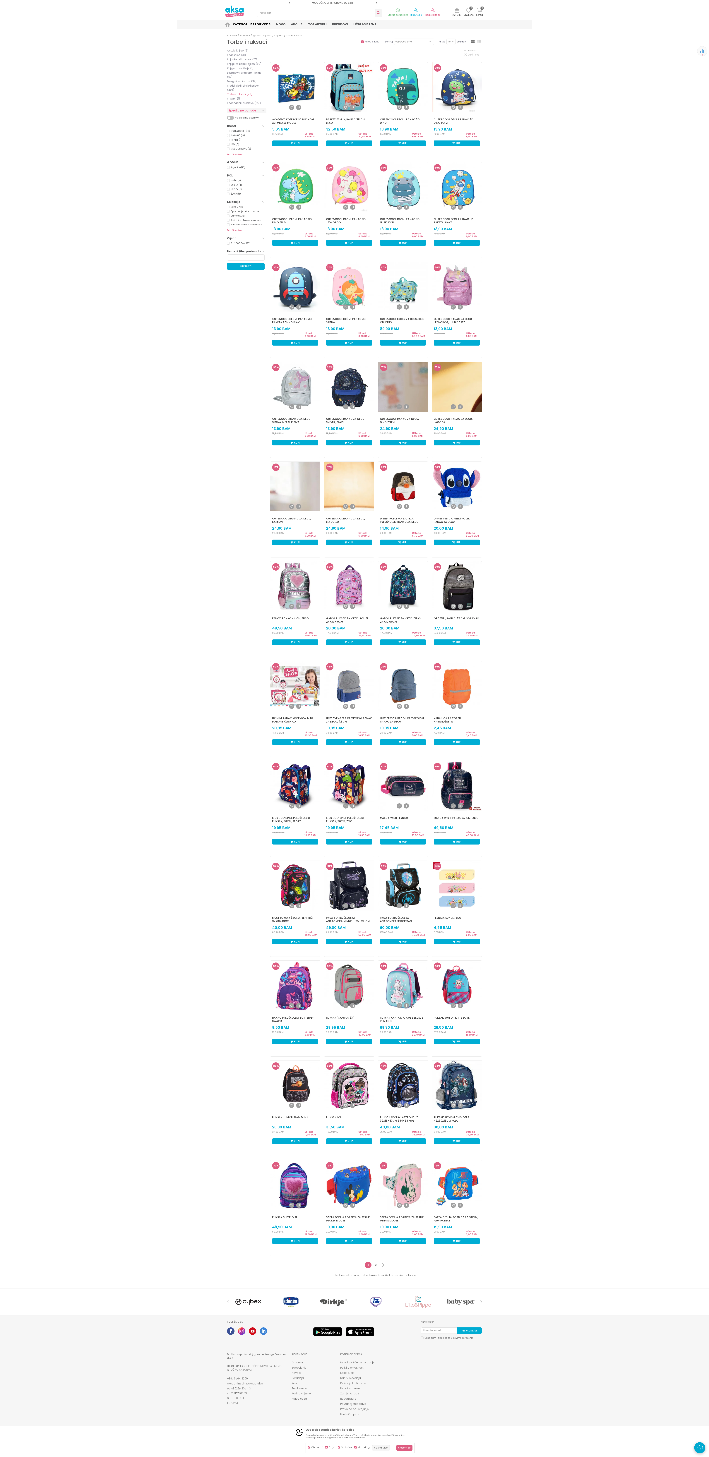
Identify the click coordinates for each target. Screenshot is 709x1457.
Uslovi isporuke (350, 1388)
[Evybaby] (375, 1302)
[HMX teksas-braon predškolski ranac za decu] (403, 686)
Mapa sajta (299, 1399)
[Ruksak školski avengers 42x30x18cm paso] (457, 1085)
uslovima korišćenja (462, 1337)
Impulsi (234, 98)
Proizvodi (245, 35)
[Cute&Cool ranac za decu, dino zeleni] (403, 387)
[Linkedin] (263, 1331)
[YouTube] (252, 1331)
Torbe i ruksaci (239, 94)
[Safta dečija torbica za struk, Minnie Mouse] (403, 1185)
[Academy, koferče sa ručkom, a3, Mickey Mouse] (295, 87)
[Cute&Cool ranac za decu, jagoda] (457, 387)
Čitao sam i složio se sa (448, 1337)
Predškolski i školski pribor (243, 88)
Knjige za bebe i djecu (244, 64)
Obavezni (317, 1447)
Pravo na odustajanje (354, 1409)
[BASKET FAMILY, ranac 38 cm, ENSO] (349, 87)
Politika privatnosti (352, 1368)
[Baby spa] (460, 1302)
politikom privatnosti (354, 1437)
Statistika (346, 1447)
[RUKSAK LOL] (349, 1085)
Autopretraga (372, 41)
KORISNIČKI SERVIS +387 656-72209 (303, 3)
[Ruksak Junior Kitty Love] (457, 985)
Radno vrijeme (301, 1393)
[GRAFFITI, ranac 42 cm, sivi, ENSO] (457, 586)
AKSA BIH (232, 35)
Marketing (364, 1447)
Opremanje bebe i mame (245, 211)
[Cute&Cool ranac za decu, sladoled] (349, 487)
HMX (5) (235, 144)
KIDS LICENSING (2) (241, 148)
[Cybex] (248, 1302)
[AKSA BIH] (234, 11)
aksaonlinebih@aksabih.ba (245, 1383)
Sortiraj (389, 41)
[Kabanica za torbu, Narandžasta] (457, 686)
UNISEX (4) (236, 184)
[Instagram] (241, 1331)
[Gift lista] (457, 11)
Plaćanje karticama (353, 1383)
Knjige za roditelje (240, 68)
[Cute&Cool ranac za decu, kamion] (295, 487)
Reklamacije (348, 1399)
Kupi (296, 143)
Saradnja (298, 1378)
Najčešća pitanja (351, 1414)
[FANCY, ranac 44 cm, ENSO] (295, 586)
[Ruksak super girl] (295, 1185)
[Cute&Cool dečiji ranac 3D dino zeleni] (295, 187)
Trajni (332, 1447)
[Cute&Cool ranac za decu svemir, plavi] (349, 387)
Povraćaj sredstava (353, 1404)
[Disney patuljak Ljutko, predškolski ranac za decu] (403, 487)
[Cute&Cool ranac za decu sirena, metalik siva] (295, 387)
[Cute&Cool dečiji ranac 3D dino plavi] (457, 87)
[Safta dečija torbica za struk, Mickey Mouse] (349, 1185)
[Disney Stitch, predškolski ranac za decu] (457, 487)
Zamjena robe (349, 1393)
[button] (319, 13)
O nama (297, 1362)
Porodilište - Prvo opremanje (246, 224)
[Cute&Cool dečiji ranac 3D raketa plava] (457, 187)
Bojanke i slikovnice (243, 59)
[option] (303, 3)
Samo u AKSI (238, 215)
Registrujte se (432, 15)
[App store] (360, 1331)
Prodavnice (299, 1388)
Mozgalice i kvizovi (242, 81)
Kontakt (297, 1383)
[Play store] (327, 1331)
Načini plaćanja (350, 1378)
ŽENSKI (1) (236, 193)
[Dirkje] (333, 1302)
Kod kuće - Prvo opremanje (246, 220)
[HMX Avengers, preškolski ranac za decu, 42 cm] (349, 686)
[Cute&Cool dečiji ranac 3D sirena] (349, 287)
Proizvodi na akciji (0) (247, 117)
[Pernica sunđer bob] (457, 886)
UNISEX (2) (236, 189)
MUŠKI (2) (236, 180)
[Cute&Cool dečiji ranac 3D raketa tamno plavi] (295, 287)
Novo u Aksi (237, 206)
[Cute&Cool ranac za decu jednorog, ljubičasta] (457, 287)
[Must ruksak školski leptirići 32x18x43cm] (295, 886)
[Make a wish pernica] (403, 786)
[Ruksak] (349, 985)
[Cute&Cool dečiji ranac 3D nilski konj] (403, 187)
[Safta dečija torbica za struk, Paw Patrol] (457, 1185)
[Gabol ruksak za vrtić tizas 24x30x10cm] (403, 586)
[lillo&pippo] (418, 1302)
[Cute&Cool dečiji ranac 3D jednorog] (349, 187)
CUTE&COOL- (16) (240, 131)
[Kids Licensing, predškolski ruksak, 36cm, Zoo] (349, 786)
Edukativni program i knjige (244, 75)
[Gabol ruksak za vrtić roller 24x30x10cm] (349, 586)
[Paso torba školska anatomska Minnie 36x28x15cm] (349, 886)
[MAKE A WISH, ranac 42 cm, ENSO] (457, 786)
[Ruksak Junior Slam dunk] (295, 1085)
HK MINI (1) (236, 139)
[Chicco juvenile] (290, 1302)
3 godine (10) (238, 167)
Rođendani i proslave (244, 103)
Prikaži (442, 41)
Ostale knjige (238, 50)
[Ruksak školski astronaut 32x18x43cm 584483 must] (403, 1085)
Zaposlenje (299, 1368)
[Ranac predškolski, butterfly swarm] (295, 985)
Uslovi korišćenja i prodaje (357, 1362)
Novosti (297, 1373)
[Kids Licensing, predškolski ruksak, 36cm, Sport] (295, 786)
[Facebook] (230, 1331)
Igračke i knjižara (262, 35)
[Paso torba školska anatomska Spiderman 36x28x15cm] (403, 886)
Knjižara (278, 35)
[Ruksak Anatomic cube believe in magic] (403, 985)
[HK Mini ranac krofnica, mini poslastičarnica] (295, 686)
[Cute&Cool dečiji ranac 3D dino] (403, 87)
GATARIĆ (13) (238, 135)
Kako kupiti (347, 1373)
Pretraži (245, 266)
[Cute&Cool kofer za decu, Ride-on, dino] (403, 287)
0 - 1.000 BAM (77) (241, 243)
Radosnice (236, 55)
